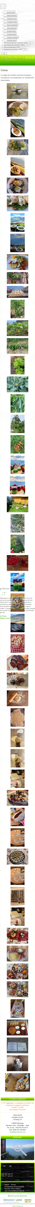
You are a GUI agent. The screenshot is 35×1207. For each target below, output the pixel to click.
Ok (1, 616)
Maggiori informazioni (7, 618)
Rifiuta (4, 616)
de (4, 592)
